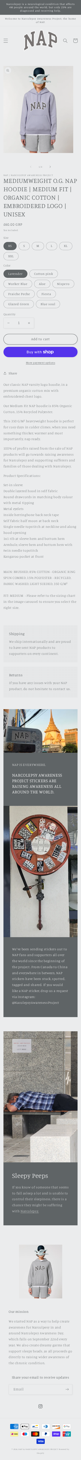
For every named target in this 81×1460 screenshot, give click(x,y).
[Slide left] (30, 166)
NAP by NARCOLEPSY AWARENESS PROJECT (38, 1449)
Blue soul (48, 304)
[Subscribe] (67, 1389)
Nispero (63, 284)
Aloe (42, 284)
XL (66, 246)
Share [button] (13, 373)
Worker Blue (18, 284)
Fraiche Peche (19, 294)
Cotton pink (43, 273)
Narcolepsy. (30, 1211)
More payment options (40, 362)
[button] (6, 41)
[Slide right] (50, 166)
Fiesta (46, 294)
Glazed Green (18, 304)
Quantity (9, 314)
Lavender (15, 273)
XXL (11, 256)
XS (10, 246)
